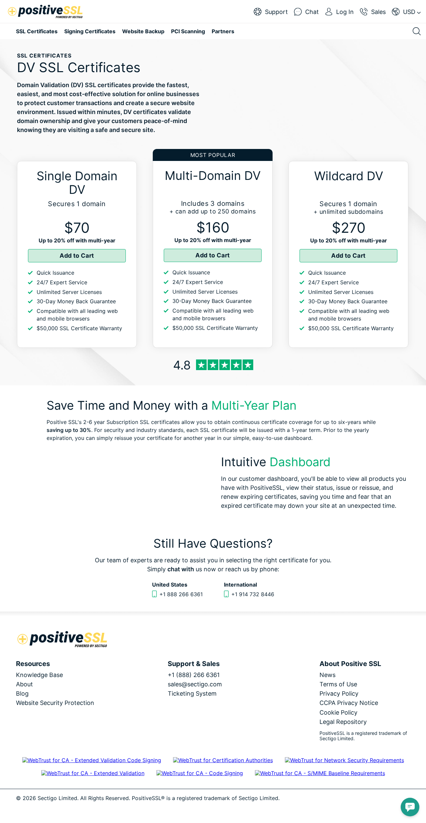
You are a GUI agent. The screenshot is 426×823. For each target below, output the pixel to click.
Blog (22, 693)
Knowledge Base (39, 674)
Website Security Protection (55, 702)
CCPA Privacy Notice (349, 702)
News (327, 674)
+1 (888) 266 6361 (194, 674)
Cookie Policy (338, 712)
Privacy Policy (339, 693)
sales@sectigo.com (195, 684)
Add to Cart (77, 255)
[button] (410, 807)
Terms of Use (338, 684)
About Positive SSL (350, 664)
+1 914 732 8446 (252, 594)
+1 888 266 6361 (181, 594)
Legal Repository (343, 721)
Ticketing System (192, 693)
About (24, 684)
